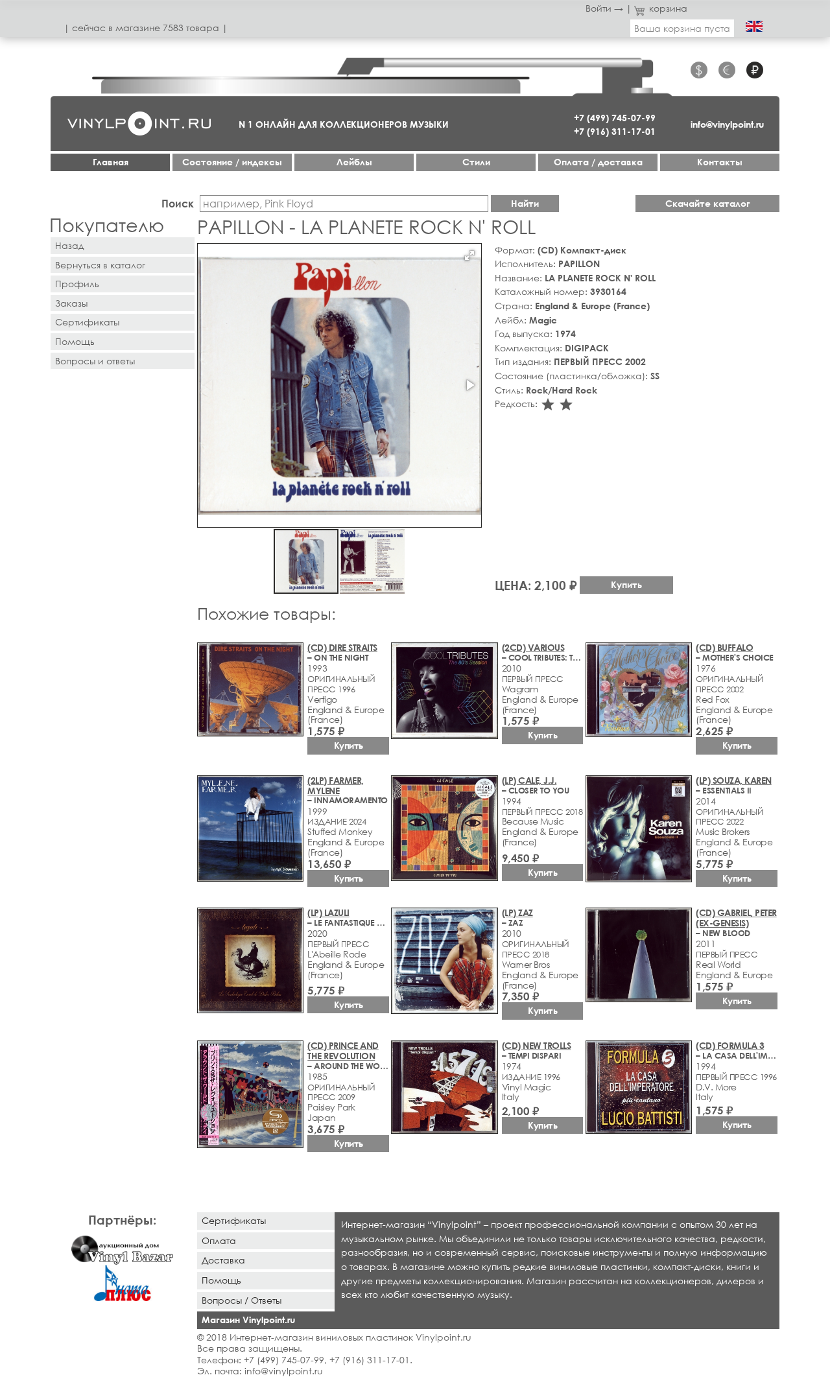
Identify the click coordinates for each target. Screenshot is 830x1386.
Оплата (219, 1240)
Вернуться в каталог (100, 264)
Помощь (75, 341)
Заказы (71, 303)
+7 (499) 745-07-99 (615, 117)
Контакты (719, 161)
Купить (626, 584)
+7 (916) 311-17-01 (615, 131)
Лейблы (354, 161)
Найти (525, 203)
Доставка (223, 1259)
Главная (110, 161)
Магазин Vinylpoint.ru (248, 1319)
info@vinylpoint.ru (727, 124)
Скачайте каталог (707, 203)
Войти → (604, 8)
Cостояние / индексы (232, 161)
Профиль (77, 283)
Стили (476, 161)
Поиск (177, 203)
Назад (69, 245)
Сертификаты (87, 321)
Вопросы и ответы (95, 360)
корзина (668, 8)
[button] (469, 255)
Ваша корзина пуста (682, 28)
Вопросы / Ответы (241, 1300)
